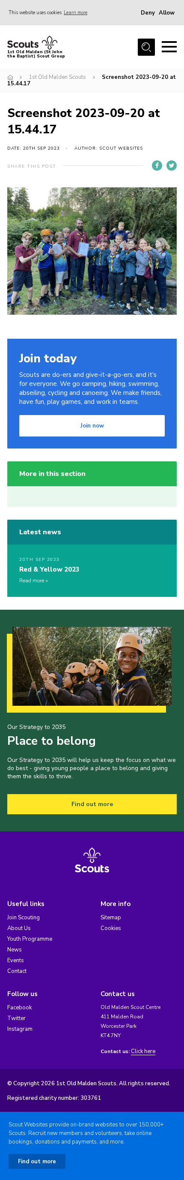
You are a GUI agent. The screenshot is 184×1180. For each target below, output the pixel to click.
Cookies (111, 928)
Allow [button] (167, 13)
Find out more (92, 804)
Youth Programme (29, 939)
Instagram (20, 1029)
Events (15, 960)
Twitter (16, 1018)
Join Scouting (23, 917)
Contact (17, 971)
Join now (92, 426)
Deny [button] (148, 13)
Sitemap (111, 917)
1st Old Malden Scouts (57, 77)
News (14, 950)
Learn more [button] (75, 12)
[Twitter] (171, 165)
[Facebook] (157, 165)
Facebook (19, 1007)
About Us (19, 928)
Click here (143, 1051)
